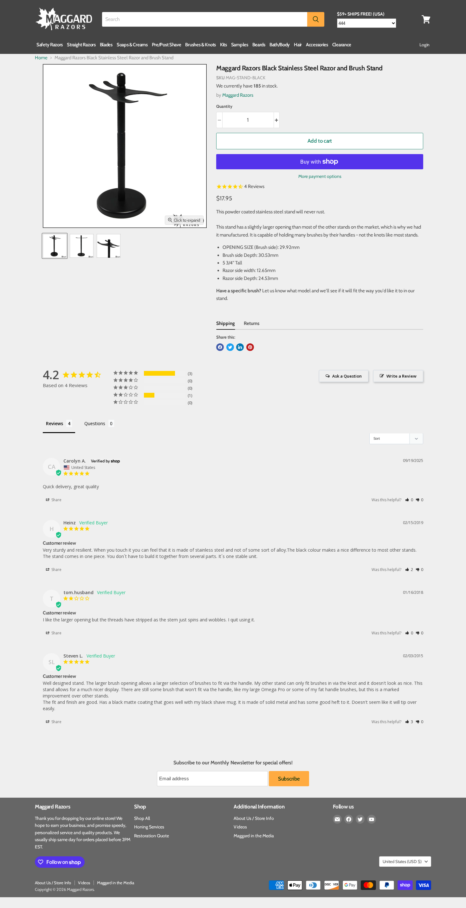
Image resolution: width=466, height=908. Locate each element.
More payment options (319, 176)
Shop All (142, 818)
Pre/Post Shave (166, 45)
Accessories (317, 45)
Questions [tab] (94, 423)
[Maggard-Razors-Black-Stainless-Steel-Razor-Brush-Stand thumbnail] (54, 245)
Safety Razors (49, 45)
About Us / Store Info (254, 818)
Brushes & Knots (200, 45)
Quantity (224, 106)
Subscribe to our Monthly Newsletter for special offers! (233, 763)
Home (41, 58)
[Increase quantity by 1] (277, 120)
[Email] (337, 819)
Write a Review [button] (401, 376)
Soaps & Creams (132, 45)
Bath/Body (279, 45)
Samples (239, 45)
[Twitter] (360, 819)
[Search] (315, 19)
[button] (409, 500)
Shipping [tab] (225, 323)
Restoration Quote (151, 836)
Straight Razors (81, 45)
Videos (240, 827)
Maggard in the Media (254, 836)
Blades (106, 45)
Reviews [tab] (54, 423)
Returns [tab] (251, 323)
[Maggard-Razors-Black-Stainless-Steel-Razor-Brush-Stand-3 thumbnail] (81, 245)
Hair (298, 45)
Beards (258, 45)
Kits (223, 45)
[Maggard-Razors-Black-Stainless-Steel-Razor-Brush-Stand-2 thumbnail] (108, 245)
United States (402, 861)
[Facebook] (348, 819)
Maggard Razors (237, 95)
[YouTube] (371, 819)
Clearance (341, 45)
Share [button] (55, 500)
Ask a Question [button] (347, 376)
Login (424, 45)
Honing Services (149, 827)
